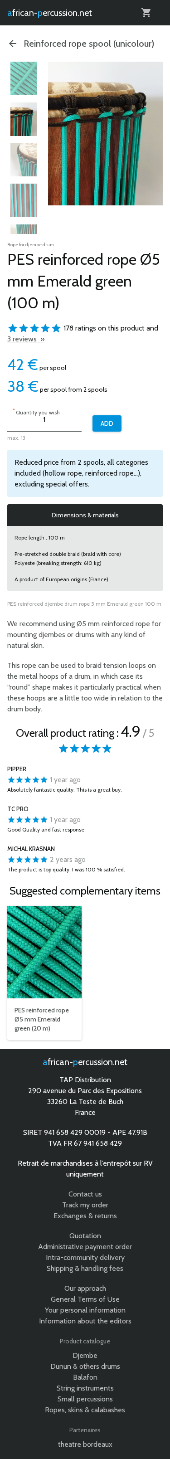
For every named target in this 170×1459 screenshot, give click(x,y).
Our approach (85, 1288)
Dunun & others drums (85, 1366)
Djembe (85, 1355)
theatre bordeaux (85, 1444)
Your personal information (85, 1310)
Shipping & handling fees (85, 1268)
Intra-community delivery (85, 1257)
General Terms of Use (85, 1299)
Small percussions (85, 1399)
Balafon (85, 1377)
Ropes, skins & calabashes (85, 1410)
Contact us (85, 1194)
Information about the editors (85, 1321)
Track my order (85, 1205)
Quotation (85, 1235)
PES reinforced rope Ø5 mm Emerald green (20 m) (42, 1019)
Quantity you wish (36, 411)
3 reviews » (25, 339)
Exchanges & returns (85, 1215)
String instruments (85, 1388)
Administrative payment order (85, 1246)
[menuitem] (24, 78)
